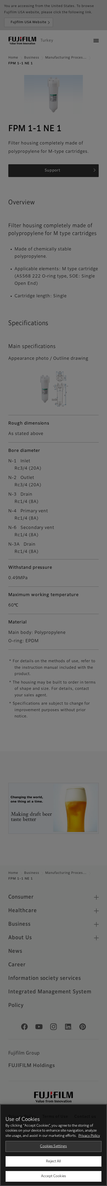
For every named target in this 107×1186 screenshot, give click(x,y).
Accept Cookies (53, 1176)
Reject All (53, 1161)
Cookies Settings (53, 1146)
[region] (53, 1145)
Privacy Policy (89, 1136)
